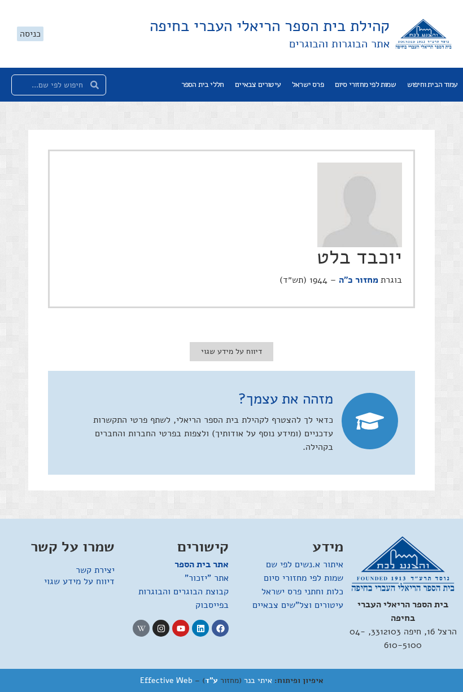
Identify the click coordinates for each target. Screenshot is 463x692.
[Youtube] (180, 628)
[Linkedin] (200, 628)
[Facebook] (220, 628)
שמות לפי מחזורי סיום (365, 84)
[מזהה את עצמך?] (370, 421)
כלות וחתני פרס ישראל (302, 591)
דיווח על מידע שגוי (79, 581)
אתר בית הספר (201, 564)
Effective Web (166, 680)
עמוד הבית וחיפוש (432, 84)
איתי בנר (258, 680)
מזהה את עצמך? (285, 399)
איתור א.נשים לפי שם (304, 564)
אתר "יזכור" (207, 578)
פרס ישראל (308, 84)
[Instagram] (160, 628)
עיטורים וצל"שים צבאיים (297, 605)
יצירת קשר (95, 570)
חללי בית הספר (202, 84)
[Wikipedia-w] (141, 628)
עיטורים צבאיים (258, 84)
